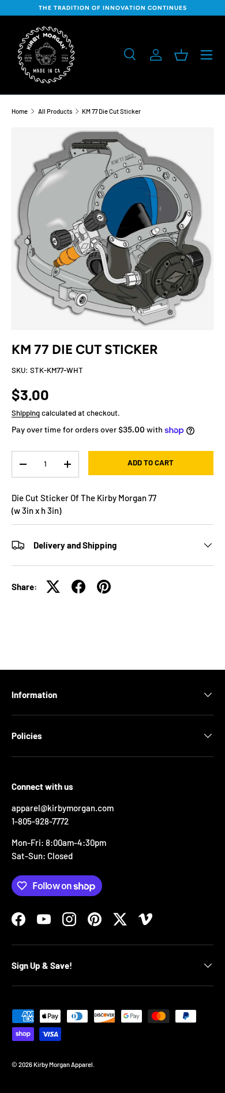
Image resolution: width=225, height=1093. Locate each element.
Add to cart (150, 462)
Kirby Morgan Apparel (63, 1064)
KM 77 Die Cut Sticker (111, 111)
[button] (181, 55)
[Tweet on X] (53, 586)
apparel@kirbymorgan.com (63, 808)
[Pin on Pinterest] (104, 586)
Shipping (26, 412)
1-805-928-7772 (40, 821)
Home (20, 111)
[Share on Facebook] (78, 586)
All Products (55, 111)
